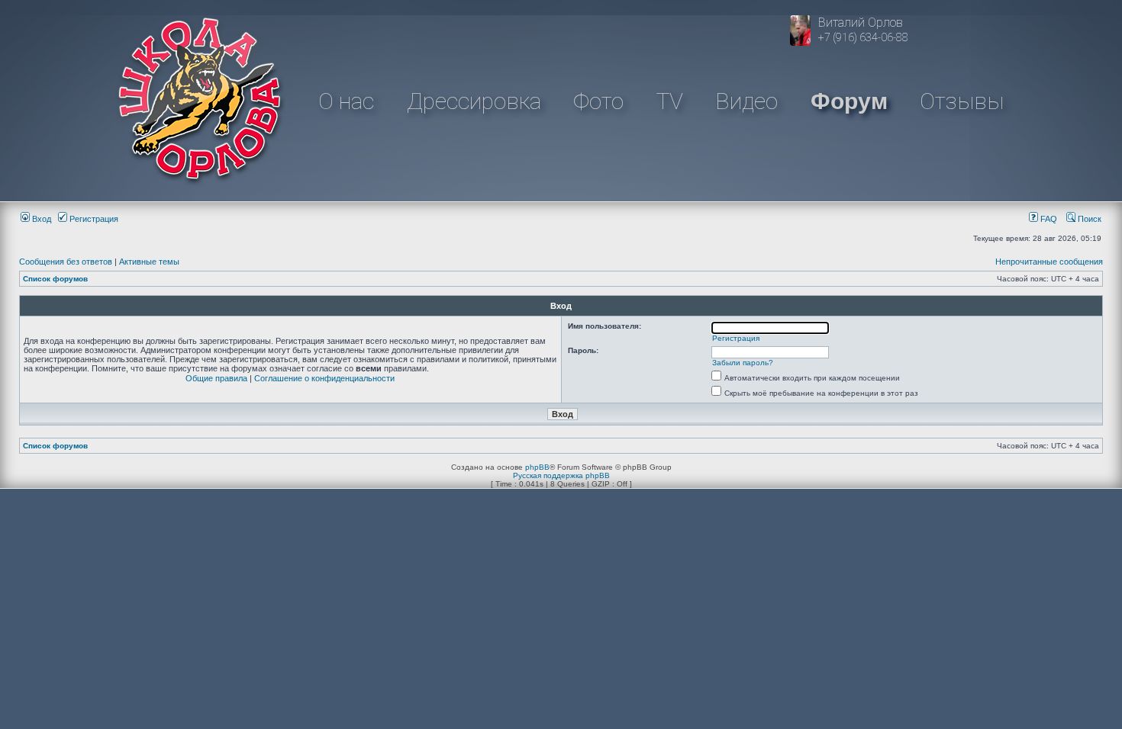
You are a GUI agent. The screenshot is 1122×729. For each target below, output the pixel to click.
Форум (849, 101)
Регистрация (92, 218)
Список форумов (55, 279)
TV (669, 101)
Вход (40, 218)
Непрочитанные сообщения (1049, 261)
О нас (346, 101)
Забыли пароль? (742, 362)
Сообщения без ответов (65, 261)
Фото (598, 101)
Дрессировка (474, 101)
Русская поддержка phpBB (561, 475)
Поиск (1088, 218)
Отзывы (962, 101)
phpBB (537, 467)
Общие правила (216, 378)
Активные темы (149, 261)
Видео (746, 101)
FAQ (1047, 218)
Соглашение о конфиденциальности (324, 378)
